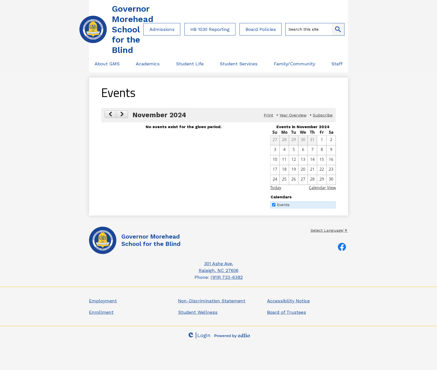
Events (283, 204)
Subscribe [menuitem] (323, 115)
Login (198, 335)
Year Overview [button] (293, 115)
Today (275, 187)
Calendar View (322, 187)
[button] (107, 64)
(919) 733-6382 (227, 277)
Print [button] (268, 115)
